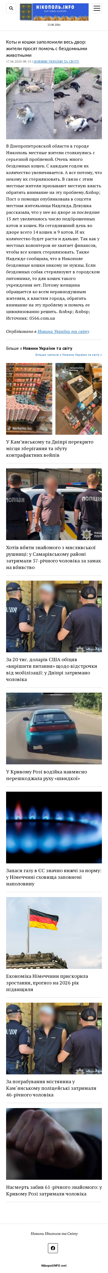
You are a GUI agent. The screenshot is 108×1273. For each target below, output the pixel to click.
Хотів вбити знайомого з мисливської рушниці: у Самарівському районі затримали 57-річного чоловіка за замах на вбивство (53, 557)
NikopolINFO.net (54, 1265)
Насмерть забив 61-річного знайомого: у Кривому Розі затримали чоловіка (54, 1190)
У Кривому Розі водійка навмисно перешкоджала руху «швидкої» (46, 774)
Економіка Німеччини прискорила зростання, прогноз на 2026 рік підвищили (47, 982)
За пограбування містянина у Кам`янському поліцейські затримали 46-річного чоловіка (51, 1088)
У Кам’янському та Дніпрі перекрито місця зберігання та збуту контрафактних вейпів (49, 448)
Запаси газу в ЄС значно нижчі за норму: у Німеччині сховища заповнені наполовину (53, 877)
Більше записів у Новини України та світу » (68, 355)
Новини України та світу (56, 61)
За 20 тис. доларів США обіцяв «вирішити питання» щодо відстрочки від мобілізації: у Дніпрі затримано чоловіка (51, 669)
